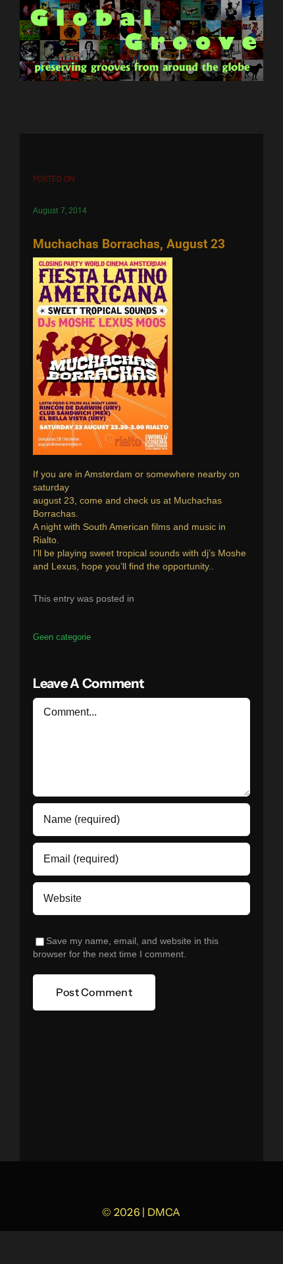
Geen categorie (62, 637)
